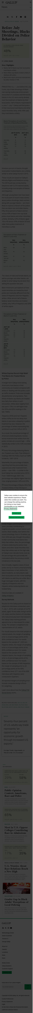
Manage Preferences (16, 517)
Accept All (16, 513)
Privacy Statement (10, 509)
